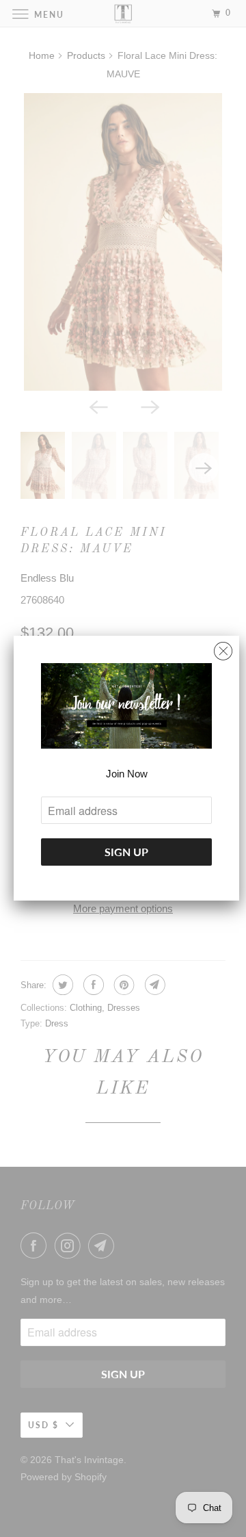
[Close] (223, 648)
